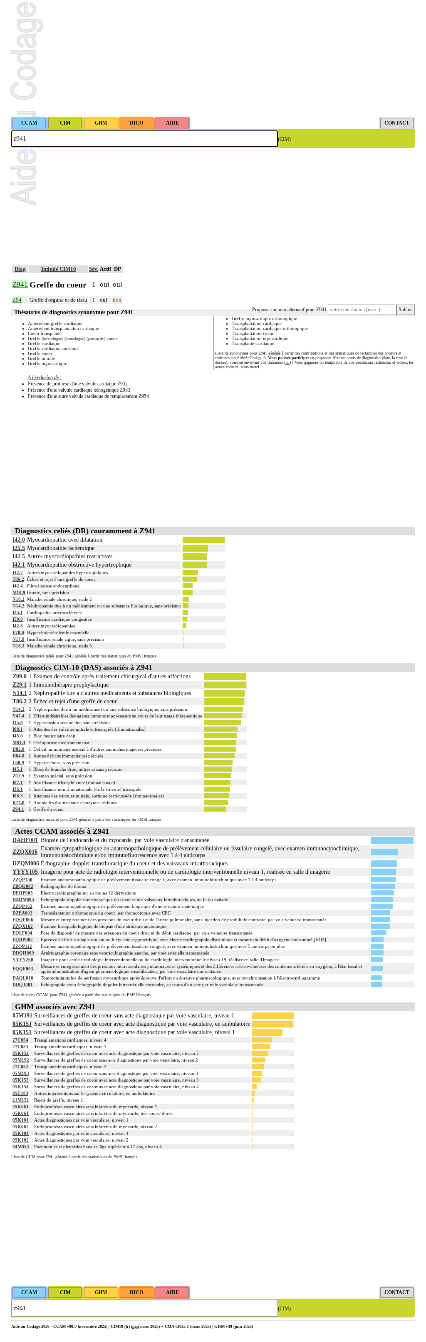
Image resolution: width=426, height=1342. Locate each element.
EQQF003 (22, 968)
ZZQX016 (24, 852)
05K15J (22, 1024)
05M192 (20, 1059)
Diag (20, 269)
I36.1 (17, 789)
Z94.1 (18, 809)
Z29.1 (19, 685)
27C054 (20, 1039)
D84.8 (18, 755)
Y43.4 (18, 715)
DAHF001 (25, 840)
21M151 (20, 1099)
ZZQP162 (22, 906)
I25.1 (17, 612)
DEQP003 (22, 892)
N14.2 (18, 605)
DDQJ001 (22, 984)
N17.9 (18, 639)
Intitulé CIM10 (58, 269)
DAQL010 (22, 977)
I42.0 (18, 540)
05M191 (22, 1015)
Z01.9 (18, 775)
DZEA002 (22, 912)
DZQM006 (25, 863)
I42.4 (17, 585)
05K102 (20, 1139)
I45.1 (17, 769)
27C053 (20, 1046)
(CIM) (284, 139)
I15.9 (17, 722)
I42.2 (17, 572)
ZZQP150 (22, 879)
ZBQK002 (22, 886)
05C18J (20, 1093)
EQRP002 (22, 939)
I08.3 (17, 795)
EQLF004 (22, 932)
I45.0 (17, 735)
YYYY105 (25, 872)
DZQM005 (23, 899)
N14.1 (19, 693)
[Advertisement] (213, 58)
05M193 (20, 1073)
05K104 (20, 1133)
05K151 (22, 1032)
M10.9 (18, 592)
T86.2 (18, 579)
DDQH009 (23, 952)
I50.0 (17, 619)
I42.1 (18, 565)
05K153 (20, 1079)
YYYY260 (22, 959)
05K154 (20, 1086)
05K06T (20, 1113)
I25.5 (18, 548)
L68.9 (18, 762)
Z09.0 (19, 676)
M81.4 (18, 742)
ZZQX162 (22, 926)
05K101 (20, 1119)
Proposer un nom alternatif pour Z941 (289, 309)
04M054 (20, 1146)
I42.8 (17, 625)
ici (287, 362)
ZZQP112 (22, 946)
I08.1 (17, 729)
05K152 (20, 1053)
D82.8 (18, 749)
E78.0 (18, 632)
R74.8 (18, 802)
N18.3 (18, 645)
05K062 (20, 1126)
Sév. (93, 269)
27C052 (20, 1066)
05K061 (20, 1106)
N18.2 (18, 599)
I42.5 (18, 556)
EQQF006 (22, 919)
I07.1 (17, 782)
